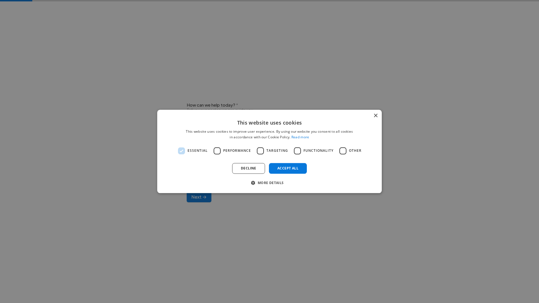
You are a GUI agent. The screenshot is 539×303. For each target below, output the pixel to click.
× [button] (375, 116)
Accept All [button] (287, 168)
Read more (300, 137)
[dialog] (269, 151)
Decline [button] (248, 168)
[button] (269, 183)
